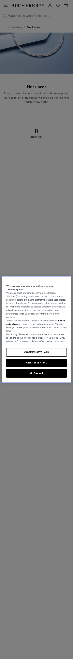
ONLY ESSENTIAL (36, 362)
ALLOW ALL (36, 373)
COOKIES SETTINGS (36, 352)
